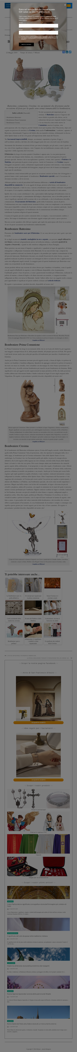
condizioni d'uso (37, 36)
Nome (21, 22)
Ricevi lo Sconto (26, 44)
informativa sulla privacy (48, 36)
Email (21, 29)
